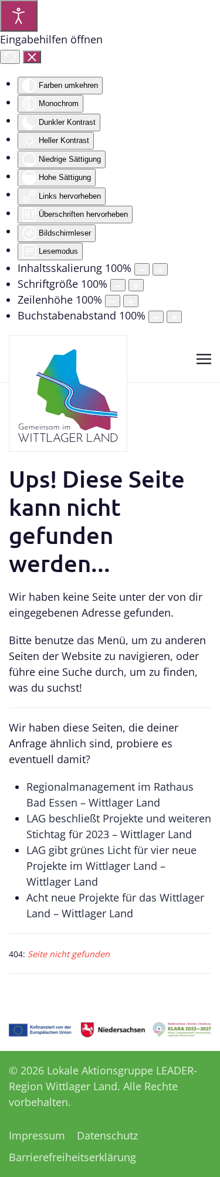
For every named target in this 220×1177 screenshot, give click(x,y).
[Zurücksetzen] (10, 57)
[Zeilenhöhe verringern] (112, 301)
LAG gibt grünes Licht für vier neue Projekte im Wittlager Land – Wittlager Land (111, 866)
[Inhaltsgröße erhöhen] (160, 269)
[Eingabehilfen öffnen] (19, 16)
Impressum (37, 1135)
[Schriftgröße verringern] (118, 285)
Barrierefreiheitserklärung (72, 1157)
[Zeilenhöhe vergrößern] (130, 301)
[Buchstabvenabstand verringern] (156, 317)
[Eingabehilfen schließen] (32, 56)
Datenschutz (107, 1135)
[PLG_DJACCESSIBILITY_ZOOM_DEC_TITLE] (142, 269)
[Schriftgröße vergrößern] (136, 285)
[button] (204, 358)
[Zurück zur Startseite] (68, 393)
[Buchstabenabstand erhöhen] (174, 317)
